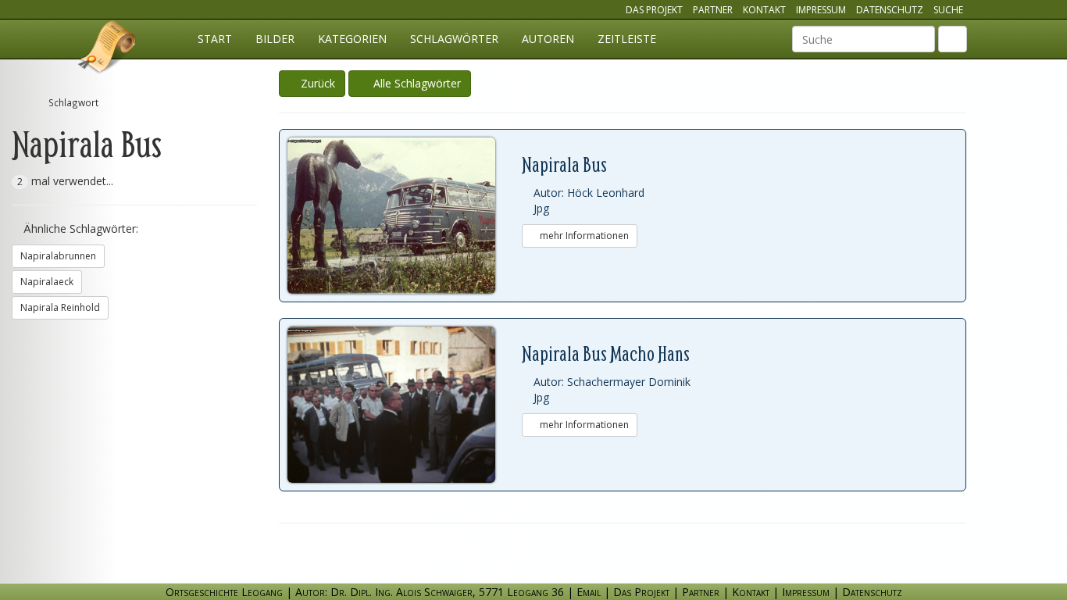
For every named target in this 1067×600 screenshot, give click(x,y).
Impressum (821, 9)
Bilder (274, 38)
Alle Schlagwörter (414, 83)
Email (588, 591)
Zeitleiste (627, 38)
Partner (713, 9)
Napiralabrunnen (58, 255)
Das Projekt (654, 9)
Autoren (548, 38)
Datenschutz (889, 9)
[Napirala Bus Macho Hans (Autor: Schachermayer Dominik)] (404, 405)
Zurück (316, 83)
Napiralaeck (46, 281)
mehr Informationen (583, 235)
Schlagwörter (454, 38)
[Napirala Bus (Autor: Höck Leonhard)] (404, 216)
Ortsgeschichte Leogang (108, 49)
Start (215, 38)
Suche (948, 9)
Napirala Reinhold (60, 307)
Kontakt (764, 9)
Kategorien (352, 38)
